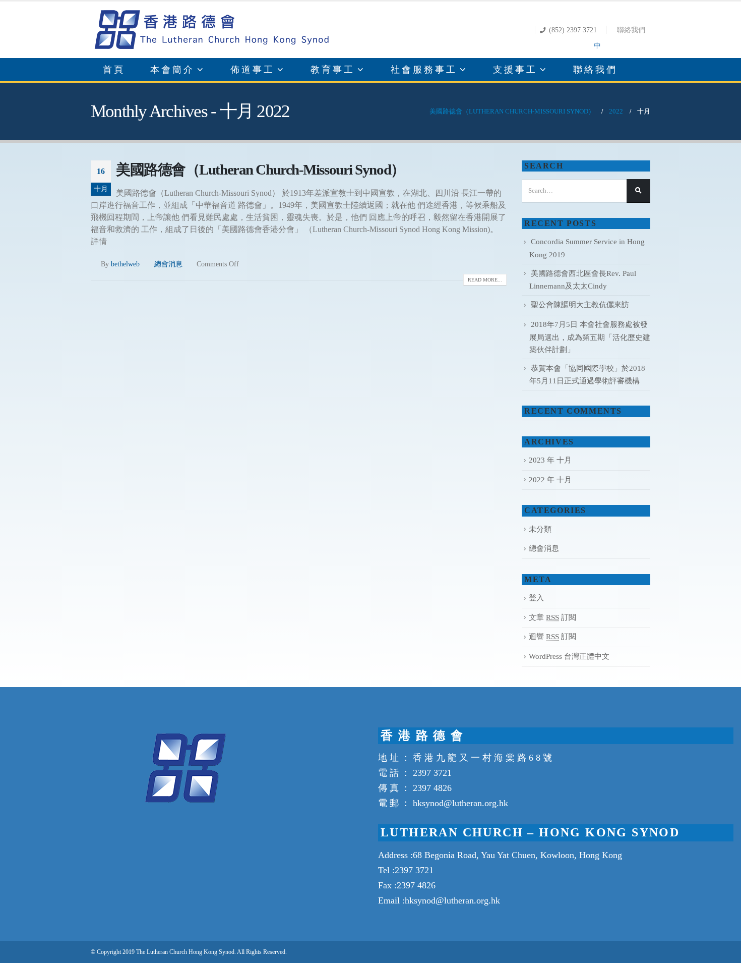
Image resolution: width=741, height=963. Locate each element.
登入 (536, 598)
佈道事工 (252, 70)
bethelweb (125, 264)
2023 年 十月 (550, 460)
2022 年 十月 (550, 480)
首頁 (114, 70)
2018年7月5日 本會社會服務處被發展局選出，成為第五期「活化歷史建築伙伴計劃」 (589, 337)
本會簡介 (172, 70)
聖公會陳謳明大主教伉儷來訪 (580, 305)
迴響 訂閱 (552, 637)
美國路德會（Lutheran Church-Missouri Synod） (260, 169)
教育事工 (333, 70)
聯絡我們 (631, 30)
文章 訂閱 (552, 617)
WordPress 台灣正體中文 (569, 656)
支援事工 (515, 70)
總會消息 (168, 264)
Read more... (485, 279)
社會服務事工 (424, 70)
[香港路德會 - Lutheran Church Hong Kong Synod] (212, 30)
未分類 (540, 529)
